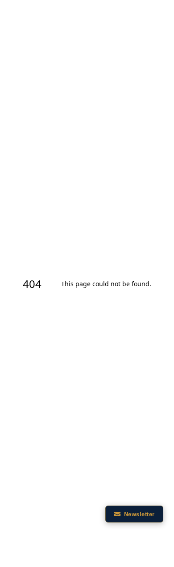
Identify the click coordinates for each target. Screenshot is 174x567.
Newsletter (139, 514)
